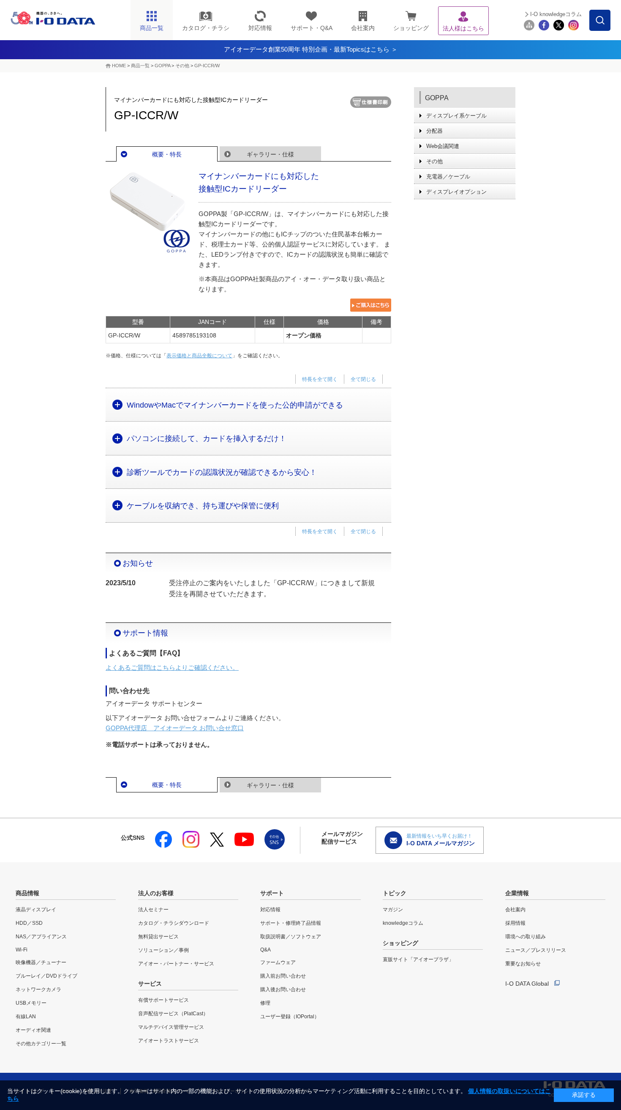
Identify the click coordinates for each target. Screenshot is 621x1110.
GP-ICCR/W (207, 65)
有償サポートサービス (163, 1000)
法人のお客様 (156, 893)
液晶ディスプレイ (36, 910)
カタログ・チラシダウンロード (173, 923)
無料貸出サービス (158, 937)
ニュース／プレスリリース (535, 950)
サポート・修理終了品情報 (290, 923)
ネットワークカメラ (38, 989)
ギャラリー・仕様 (270, 154)
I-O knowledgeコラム (556, 14)
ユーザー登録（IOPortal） (289, 1017)
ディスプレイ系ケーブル (456, 115)
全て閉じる (363, 379)
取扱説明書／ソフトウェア (290, 937)
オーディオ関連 (33, 1030)
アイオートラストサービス (168, 1041)
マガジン (393, 910)
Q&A (265, 950)
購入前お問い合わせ (283, 976)
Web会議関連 (442, 146)
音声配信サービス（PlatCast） (173, 1014)
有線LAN (26, 1017)
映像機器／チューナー (41, 962)
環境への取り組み (525, 937)
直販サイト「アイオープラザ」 (418, 959)
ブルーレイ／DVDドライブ (46, 976)
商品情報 (27, 893)
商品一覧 (140, 65)
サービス (150, 983)
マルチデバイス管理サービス (171, 1027)
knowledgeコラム (403, 923)
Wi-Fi (21, 950)
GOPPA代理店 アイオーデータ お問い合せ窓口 (175, 728)
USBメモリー (31, 1003)
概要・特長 (167, 154)
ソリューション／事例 (163, 950)
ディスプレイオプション (456, 192)
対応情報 (270, 910)
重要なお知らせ (523, 964)
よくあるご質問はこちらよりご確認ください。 (172, 667)
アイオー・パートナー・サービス (176, 964)
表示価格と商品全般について (199, 356)
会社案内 (515, 910)
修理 (265, 1003)
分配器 (434, 131)
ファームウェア (278, 962)
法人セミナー (153, 910)
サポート (272, 893)
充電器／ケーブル (448, 176)
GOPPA (162, 65)
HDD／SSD (29, 923)
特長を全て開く (320, 379)
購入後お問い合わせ (283, 989)
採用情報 (515, 923)
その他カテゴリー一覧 (41, 1044)
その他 (182, 65)
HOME (119, 65)
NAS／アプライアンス (41, 937)
